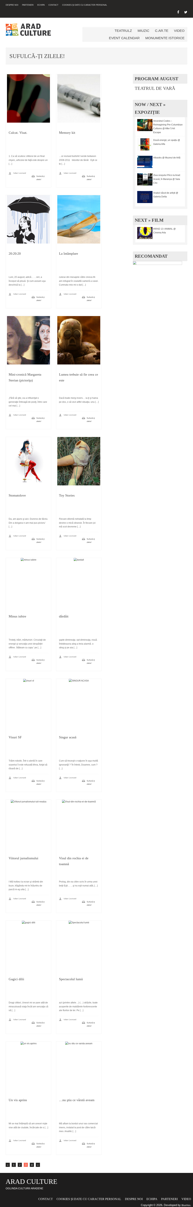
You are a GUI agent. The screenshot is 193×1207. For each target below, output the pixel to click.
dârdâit (63, 616)
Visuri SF (15, 737)
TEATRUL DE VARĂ (155, 88)
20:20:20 (15, 253)
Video (179, 31)
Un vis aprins (18, 1100)
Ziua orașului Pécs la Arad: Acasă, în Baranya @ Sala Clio (167, 179)
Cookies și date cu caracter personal (84, 5)
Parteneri (28, 5)
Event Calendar (124, 38)
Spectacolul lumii (71, 979)
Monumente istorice (165, 38)
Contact (53, 5)
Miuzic (143, 31)
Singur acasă (67, 737)
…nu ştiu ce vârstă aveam (76, 1100)
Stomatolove (17, 495)
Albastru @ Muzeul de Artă (166, 157)
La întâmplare (68, 253)
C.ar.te (161, 31)
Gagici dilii (16, 979)
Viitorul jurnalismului (23, 858)
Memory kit (67, 132)
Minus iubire (17, 616)
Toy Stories (67, 495)
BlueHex (186, 1205)
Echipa (41, 5)
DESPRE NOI (12, 5)
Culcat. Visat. (18, 132)
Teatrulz (123, 31)
